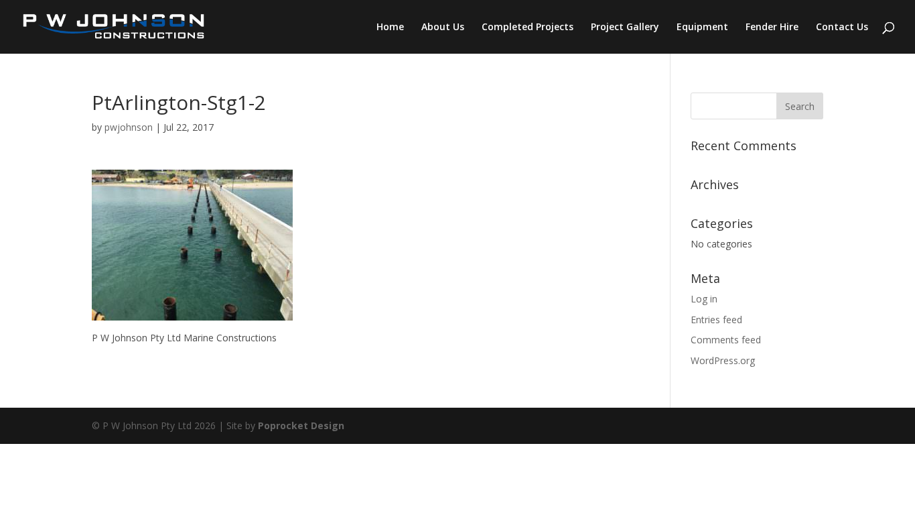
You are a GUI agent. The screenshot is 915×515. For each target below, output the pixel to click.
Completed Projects (527, 27)
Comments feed (726, 339)
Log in (704, 298)
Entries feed (716, 319)
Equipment (702, 27)
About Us (442, 27)
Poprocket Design (301, 425)
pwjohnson (128, 127)
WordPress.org (723, 360)
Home (390, 27)
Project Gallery (625, 27)
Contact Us (842, 27)
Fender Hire (772, 27)
